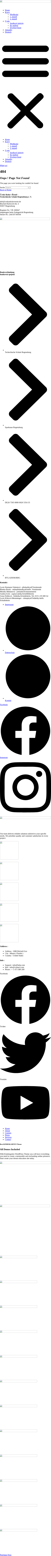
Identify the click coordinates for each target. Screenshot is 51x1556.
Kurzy (7, 12)
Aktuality (8, 30)
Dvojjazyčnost (15, 28)
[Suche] (30, 187)
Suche (2, 187)
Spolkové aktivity (17, 23)
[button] (25, 86)
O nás (7, 21)
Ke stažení (14, 25)
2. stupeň (13, 19)
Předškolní (14, 15)
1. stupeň (13, 17)
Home (7, 10)
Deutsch (8, 32)
